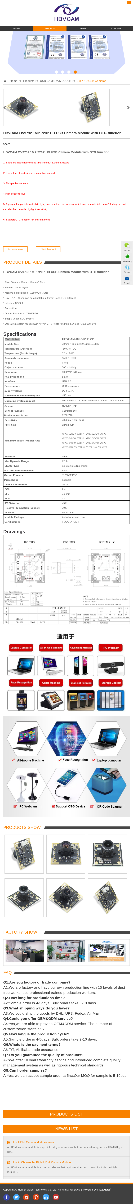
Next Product (48, 249)
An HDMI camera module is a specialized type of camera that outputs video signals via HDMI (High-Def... (64, 1149)
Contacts (116, 28)
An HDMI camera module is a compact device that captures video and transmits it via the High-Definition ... (62, 1170)
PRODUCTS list (66, 1114)
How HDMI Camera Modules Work (33, 1142)
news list (66, 1128)
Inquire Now (15, 249)
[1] (56, 72)
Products (50, 28)
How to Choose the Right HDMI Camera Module (41, 1162)
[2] (62, 72)
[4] (75, 72)
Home (16, 28)
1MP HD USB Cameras (91, 80)
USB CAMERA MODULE (55, 80)
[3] (69, 72)
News (83, 28)
